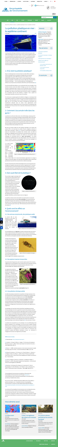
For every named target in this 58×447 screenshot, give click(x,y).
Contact (46, 1)
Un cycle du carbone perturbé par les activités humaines (45, 417)
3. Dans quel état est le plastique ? (44, 58)
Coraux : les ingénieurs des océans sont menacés (29, 416)
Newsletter (39, 1)
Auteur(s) (41, 28)
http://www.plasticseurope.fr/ (18, 339)
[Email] (1, 225)
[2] (8, 99)
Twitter (46, 440)
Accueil (6, 1)
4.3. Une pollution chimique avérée (46, 70)
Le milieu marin (9, 415)
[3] (19, 130)
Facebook (38, 440)
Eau (12, 20)
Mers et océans (13, 24)
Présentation (12, 1)
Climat (22, 20)
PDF (35, 33)
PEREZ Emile (40, 39)
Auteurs (19, 1)
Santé (42, 20)
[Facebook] (1, 219)
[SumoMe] (1, 227)
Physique (30, 20)
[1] (35, 82)
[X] (1, 222)
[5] (23, 256)
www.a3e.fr (27, 374)
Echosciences (29, 440)
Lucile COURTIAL (25, 425)
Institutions (25, 1)
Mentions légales (43, 444)
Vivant (36, 20)
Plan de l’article (43, 48)
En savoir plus (43, 75)
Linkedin (53, 440)
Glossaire (33, 1)
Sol (17, 20)
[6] (24, 320)
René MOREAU (7, 423)
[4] (10, 205)
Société (49, 20)
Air (7, 20)
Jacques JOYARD (41, 427)
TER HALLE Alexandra (42, 31)
